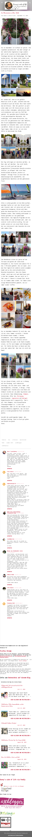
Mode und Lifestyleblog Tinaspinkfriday (13, 512)
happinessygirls (11, 483)
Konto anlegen (23, 660)
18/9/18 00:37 (18, 603)
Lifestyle (15, 439)
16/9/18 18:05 (20, 513)
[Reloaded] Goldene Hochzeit (8, 723)
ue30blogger (18, 442)
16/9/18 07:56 (20, 451)
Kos (9, 439)
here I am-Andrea (12, 451)
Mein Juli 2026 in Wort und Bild (10, 757)
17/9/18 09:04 (11, 552)
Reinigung (20, 396)
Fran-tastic (10, 471)
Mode (3, 442)
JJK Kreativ (10, 587)
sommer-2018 (9, 442)
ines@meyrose (10, 539)
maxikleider (23, 439)
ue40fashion (5, 445)
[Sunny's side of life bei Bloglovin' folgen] (2, 786)
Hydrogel (24, 398)
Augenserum (15, 398)
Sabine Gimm (10, 574)
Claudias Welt (11, 603)
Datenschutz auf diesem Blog (19, 677)
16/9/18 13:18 (20, 483)
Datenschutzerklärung (6, 656)
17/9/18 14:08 (17, 587)
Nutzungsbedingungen (20, 656)
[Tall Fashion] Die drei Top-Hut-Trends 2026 (13, 740)
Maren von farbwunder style (15, 551)
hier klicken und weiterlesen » (21, 699)
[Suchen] (30, 3)
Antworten (9, 468)
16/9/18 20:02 (18, 539)
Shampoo (25, 394)
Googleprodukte (4, 657)
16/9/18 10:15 (17, 471)
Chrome (9, 651)
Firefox (3, 651)
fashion (4, 439)
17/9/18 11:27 (17, 574)
